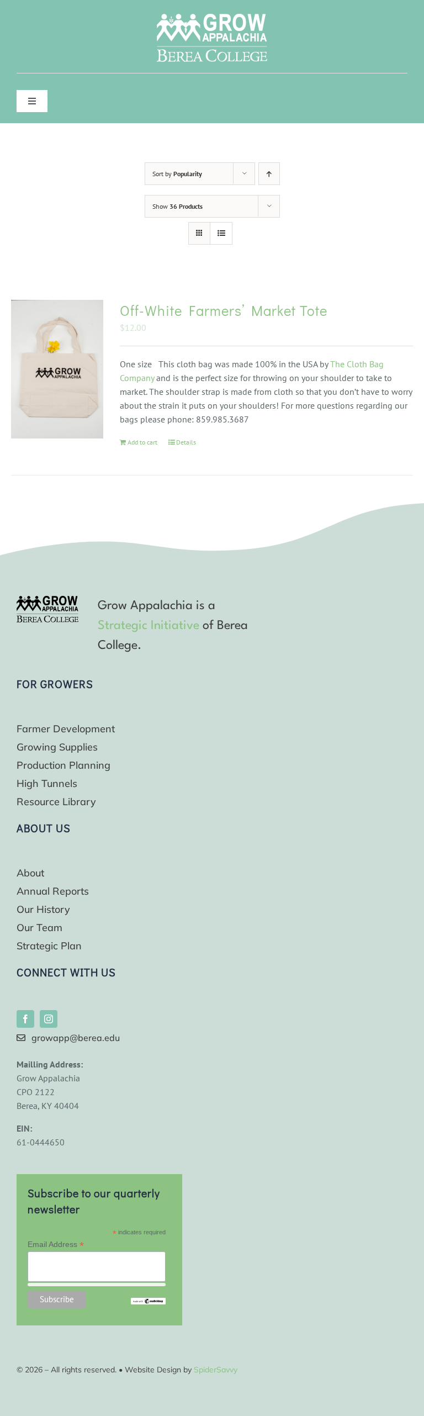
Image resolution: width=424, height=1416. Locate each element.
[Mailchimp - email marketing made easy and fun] (148, 1302)
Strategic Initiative (148, 626)
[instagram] (48, 1019)
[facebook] (25, 1019)
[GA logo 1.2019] (47, 600)
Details (186, 442)
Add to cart (142, 442)
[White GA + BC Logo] (212, 18)
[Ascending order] (269, 173)
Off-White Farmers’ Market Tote (223, 310)
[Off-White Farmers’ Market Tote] (57, 369)
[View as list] (221, 233)
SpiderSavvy (215, 1370)
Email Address (56, 1244)
